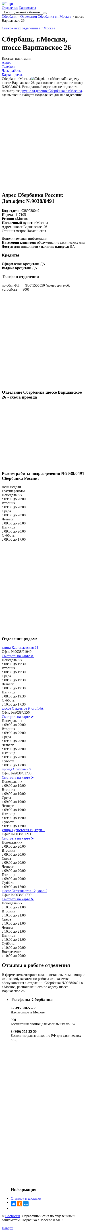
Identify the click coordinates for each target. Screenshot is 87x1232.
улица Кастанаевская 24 (20, 647)
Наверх (7, 1228)
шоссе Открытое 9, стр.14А (23, 708)
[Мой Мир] (26, 1203)
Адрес (6, 62)
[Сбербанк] (7, 4)
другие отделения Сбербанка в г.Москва (51, 91)
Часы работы (11, 70)
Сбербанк (12, 1216)
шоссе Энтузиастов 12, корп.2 (24, 891)
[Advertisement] (43, 140)
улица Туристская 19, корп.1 (23, 830)
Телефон (8, 66)
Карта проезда (12, 75)
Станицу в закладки (26, 1198)
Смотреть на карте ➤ (18, 656)
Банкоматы (27, 8)
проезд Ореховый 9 (16, 769)
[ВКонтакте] (13, 1203)
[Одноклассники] (19, 1203)
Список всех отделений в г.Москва (28, 28)
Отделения (10, 8)
